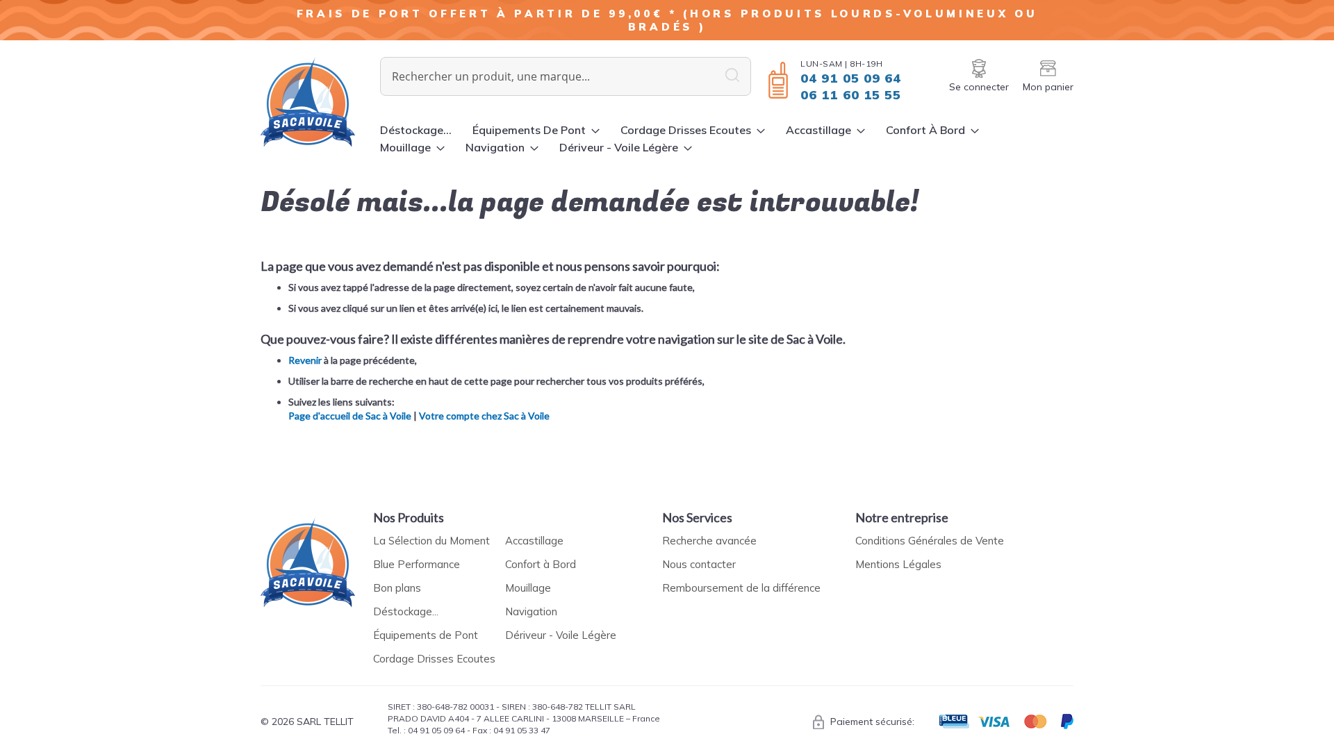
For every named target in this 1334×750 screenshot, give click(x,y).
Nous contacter (699, 564)
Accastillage (534, 540)
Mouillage (528, 587)
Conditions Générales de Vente (929, 540)
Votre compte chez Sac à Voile (484, 416)
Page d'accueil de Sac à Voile (349, 416)
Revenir (305, 360)
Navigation (531, 611)
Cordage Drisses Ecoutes (434, 658)
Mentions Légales (898, 564)
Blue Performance (416, 564)
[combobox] (565, 76)
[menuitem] (416, 130)
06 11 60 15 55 (850, 95)
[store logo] (320, 102)
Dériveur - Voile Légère (560, 635)
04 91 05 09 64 (850, 78)
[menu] (726, 139)
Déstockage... (405, 611)
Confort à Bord (540, 564)
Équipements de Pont (425, 635)
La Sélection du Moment (431, 540)
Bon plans (397, 587)
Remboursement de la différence (741, 587)
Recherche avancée (709, 540)
